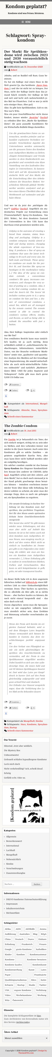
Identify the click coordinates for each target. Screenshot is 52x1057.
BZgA (43, 934)
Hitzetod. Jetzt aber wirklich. (18, 746)
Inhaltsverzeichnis (15, 908)
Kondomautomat (38, 954)
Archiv (44, 117)
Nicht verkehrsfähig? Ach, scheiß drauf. (23, 769)
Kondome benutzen (36, 959)
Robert (14, 70)
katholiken (41, 949)
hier (6, 475)
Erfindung (10, 944)
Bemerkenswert (14, 841)
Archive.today (23, 1022)
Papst (7, 975)
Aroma (43, 929)
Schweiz (9, 985)
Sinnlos (39, 721)
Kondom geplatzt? (26, 6)
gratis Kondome (24, 949)
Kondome (32, 724)
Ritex (33, 980)
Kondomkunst (39, 965)
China (8, 939)
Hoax (33, 410)
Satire (43, 980)
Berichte (34, 117)
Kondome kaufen (13, 965)
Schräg (7, 773)
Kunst (31, 970)
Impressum (12, 904)
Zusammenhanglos (15, 873)
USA (7, 990)
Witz (7, 1000)
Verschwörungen (14, 868)
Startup (13, 727)
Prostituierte (40, 975)
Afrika (8, 929)
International (32, 403)
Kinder (8, 954)
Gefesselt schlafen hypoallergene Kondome (25, 759)
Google (8, 949)
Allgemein (11, 836)
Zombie (12, 439)
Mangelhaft (29, 721)
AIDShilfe (30, 929)
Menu (27, 22)
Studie (32, 985)
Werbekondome (24, 995)
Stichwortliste (13, 913)
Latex (43, 970)
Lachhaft (10, 850)
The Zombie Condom (20, 426)
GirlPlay (15, 209)
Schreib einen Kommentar (20, 416)
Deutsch (19, 939)
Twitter (42, 985)
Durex (31, 939)
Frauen (42, 944)
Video (8, 995)
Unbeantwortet (11, 755)
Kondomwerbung (13, 970)
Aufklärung (10, 934)
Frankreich (27, 944)
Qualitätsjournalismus (16, 980)
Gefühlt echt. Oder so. (14, 778)
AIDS (18, 929)
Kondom (20, 954)
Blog (35, 934)
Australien (24, 934)
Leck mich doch (12, 764)
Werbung (41, 995)
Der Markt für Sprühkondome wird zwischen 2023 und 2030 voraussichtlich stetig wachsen (26, 56)
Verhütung (41, 990)
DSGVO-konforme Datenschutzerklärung (26, 899)
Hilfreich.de (31, 582)
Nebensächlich (13, 859)
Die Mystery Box (12, 750)
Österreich (18, 1000)
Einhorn (42, 939)
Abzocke (25, 410)
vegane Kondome (22, 990)
